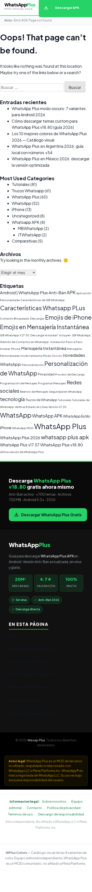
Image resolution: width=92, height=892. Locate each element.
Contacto (34, 808)
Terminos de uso (20, 814)
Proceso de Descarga (70, 374)
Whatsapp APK (25, 222)
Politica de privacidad (63, 808)
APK (71, 292)
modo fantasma (31, 355)
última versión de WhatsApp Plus (22, 452)
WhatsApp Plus (25, 196)
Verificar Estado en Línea (31, 406)
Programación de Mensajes (18, 383)
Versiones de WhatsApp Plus (31, 687)
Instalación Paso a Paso (66, 341)
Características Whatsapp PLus (42, 307)
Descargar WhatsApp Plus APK (32, 713)
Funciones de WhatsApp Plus (31, 648)
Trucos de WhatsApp (41, 400)
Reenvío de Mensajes (34, 391)
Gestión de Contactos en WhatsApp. (25, 341)
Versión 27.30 (57, 406)
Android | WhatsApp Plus (24, 292)
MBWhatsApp (30, 228)
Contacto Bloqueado (14, 318)
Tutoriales (21, 184)
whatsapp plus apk (65, 437)
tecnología (12, 399)
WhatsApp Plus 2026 (20, 437)
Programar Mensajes (52, 383)
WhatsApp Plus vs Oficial (28, 661)
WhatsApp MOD (22, 428)
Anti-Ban (57, 292)
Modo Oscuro (52, 355)
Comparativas (24, 240)
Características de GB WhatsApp (42, 300)
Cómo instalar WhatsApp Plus (32, 674)
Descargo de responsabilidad (61, 814)
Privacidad (46, 374)
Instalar (5, 348)
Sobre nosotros (54, 801)
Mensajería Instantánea (43, 348)
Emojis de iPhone (68, 317)
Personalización (33, 364)
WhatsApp (21, 203)
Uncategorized (25, 215)
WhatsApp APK (47, 416)
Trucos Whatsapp (28, 190)
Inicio (8, 20)
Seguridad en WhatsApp (65, 391)
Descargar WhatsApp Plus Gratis (51, 514)
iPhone (18, 209)
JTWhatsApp (29, 234)
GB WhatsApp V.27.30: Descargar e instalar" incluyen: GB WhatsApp (45, 335)
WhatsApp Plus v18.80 (61, 444)
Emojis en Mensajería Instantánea (44, 326)
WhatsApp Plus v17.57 (19, 444)
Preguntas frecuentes (25, 700)
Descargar (37, 318)
